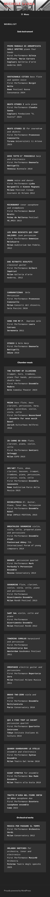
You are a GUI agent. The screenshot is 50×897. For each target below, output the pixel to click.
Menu (26, 14)
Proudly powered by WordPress (17, 890)
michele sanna (19, 4)
